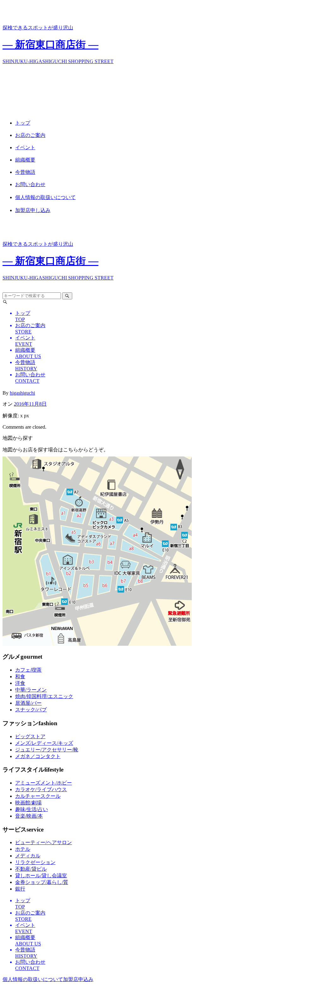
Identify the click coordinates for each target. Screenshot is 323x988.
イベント (25, 147)
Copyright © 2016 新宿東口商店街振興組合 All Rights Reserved (160, 979)
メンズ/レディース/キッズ (44, 743)
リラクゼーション (35, 862)
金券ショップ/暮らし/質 (41, 882)
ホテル (22, 849)
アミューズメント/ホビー (43, 782)
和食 (20, 676)
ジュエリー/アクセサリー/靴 (46, 749)
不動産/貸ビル (31, 869)
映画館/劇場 (28, 802)
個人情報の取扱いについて (45, 197)
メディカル (27, 855)
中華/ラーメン (31, 689)
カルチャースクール (38, 796)
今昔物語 (25, 172)
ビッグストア (30, 736)
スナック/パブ (31, 709)
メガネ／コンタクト (38, 756)
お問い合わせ (30, 184)
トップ (22, 123)
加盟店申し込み (32, 210)
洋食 (20, 683)
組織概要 (25, 159)
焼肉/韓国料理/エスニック (44, 696)
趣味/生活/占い (31, 809)
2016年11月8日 (30, 404)
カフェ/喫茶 (28, 670)
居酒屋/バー (28, 703)
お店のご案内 (30, 135)
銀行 (20, 888)
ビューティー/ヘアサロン (43, 842)
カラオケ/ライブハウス (41, 789)
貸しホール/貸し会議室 (41, 875)
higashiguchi (22, 393)
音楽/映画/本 (29, 816)
